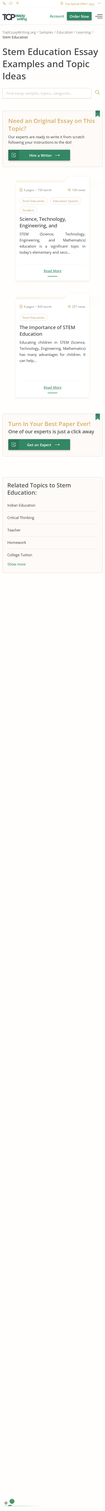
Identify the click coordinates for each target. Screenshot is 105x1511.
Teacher (14, 530)
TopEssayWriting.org (19, 32)
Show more (16, 564)
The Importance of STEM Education (47, 330)
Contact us (17, 4)
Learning (83, 32)
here (91, 3)
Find (97, 93)
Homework (16, 542)
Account (57, 16)
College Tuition (19, 554)
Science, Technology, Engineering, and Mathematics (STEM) (43, 222)
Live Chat (10, 4)
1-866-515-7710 (4, 4)
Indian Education (21, 505)
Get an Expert (39, 444)
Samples (46, 32)
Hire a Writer (40, 155)
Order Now (79, 16)
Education (65, 32)
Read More (53, 271)
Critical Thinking (20, 517)
